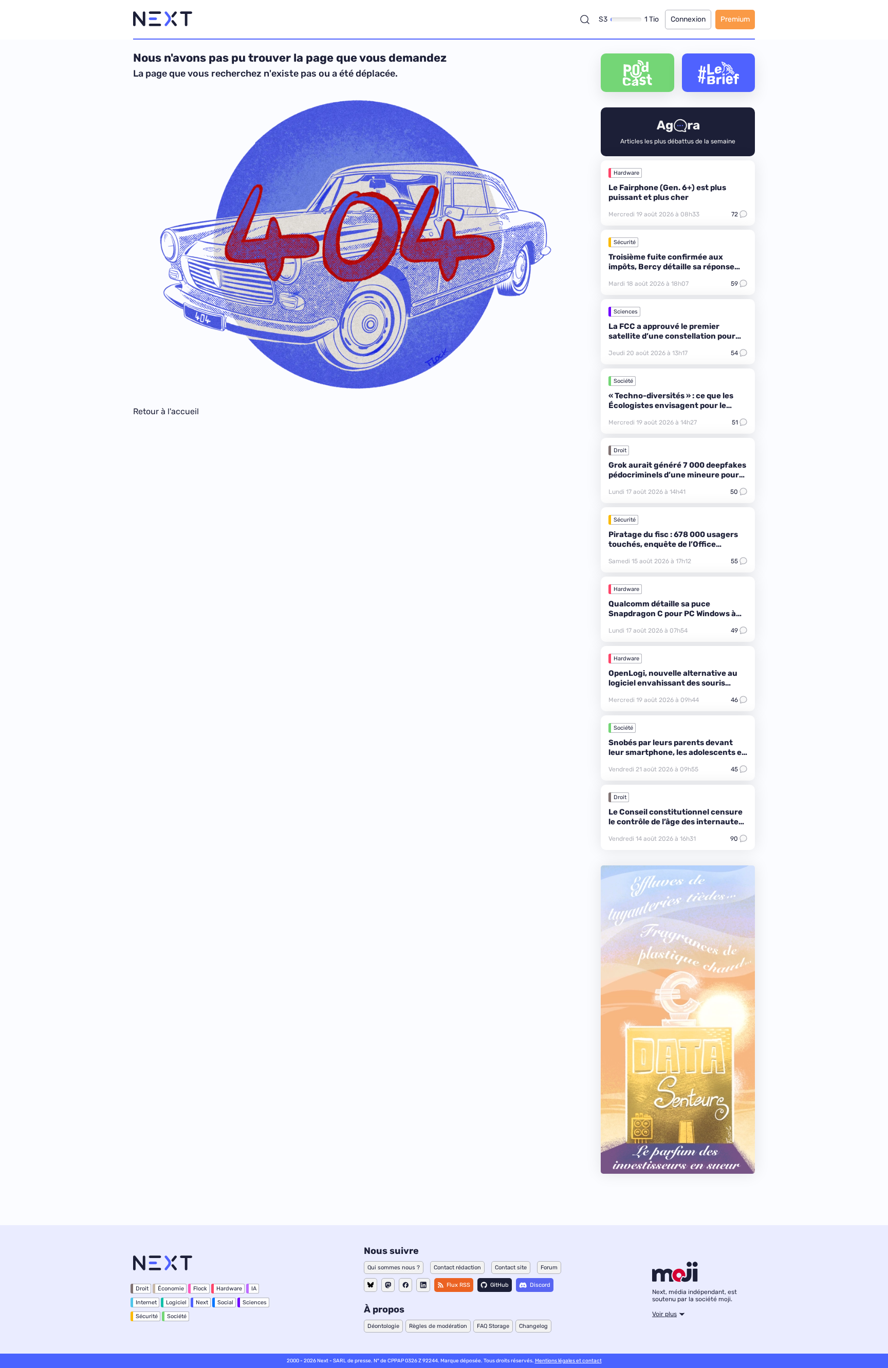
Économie (171, 1288)
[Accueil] (162, 19)
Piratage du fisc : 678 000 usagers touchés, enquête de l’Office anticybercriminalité (673, 544)
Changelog (533, 1326)
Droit (620, 450)
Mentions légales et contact (568, 1361)
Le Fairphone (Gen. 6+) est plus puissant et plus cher (667, 192)
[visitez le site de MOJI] (675, 1279)
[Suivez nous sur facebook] (405, 1285)
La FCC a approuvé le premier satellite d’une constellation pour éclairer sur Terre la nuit (671, 336)
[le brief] (718, 72)
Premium (735, 19)
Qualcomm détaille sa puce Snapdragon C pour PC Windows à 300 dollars (672, 613)
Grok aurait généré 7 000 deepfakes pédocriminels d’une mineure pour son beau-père (677, 474)
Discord (540, 1285)
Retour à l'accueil (166, 411)
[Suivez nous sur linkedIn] (423, 1285)
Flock (200, 1288)
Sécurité (625, 242)
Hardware (626, 173)
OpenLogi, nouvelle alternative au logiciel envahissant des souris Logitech (672, 683)
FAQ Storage (493, 1326)
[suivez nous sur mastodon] (388, 1285)
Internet (146, 1302)
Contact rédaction (457, 1267)
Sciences (626, 311)
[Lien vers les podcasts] (637, 72)
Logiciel (176, 1302)
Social (225, 1302)
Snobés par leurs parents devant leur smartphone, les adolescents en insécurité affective (677, 752)
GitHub (499, 1285)
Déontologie (383, 1326)
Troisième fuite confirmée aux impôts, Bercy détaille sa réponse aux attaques (671, 266)
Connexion (688, 19)
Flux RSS (458, 1285)
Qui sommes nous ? (393, 1267)
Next (202, 1302)
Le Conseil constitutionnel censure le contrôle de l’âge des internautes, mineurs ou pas (676, 821)
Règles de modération (438, 1326)
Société (623, 381)
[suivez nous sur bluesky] (370, 1285)
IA (253, 1288)
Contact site (511, 1267)
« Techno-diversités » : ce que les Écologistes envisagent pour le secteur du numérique (670, 405)
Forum (549, 1267)
